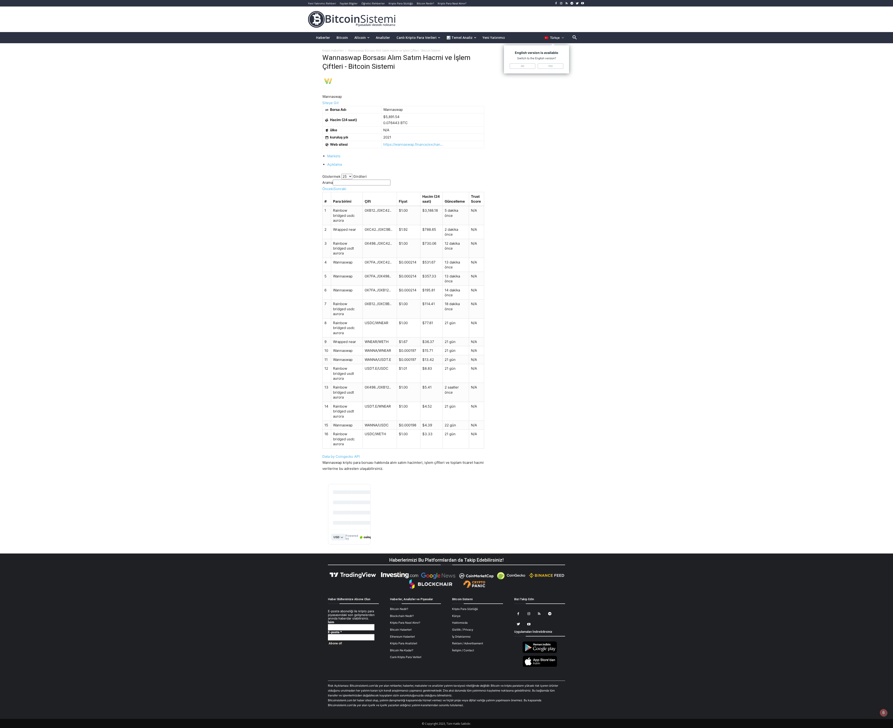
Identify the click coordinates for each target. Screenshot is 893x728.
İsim (331, 622)
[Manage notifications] (883, 712)
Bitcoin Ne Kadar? (401, 650)
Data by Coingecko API (341, 456)
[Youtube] (582, 3)
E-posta (335, 632)
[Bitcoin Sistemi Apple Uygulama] (539, 666)
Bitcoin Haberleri (401, 629)
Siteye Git (330, 103)
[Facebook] (556, 3)
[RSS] (566, 3)
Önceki (328, 189)
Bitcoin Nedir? (399, 609)
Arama (327, 182)
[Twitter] (577, 3)
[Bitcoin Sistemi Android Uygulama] (539, 652)
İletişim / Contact (463, 650)
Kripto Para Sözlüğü (465, 609)
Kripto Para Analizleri (403, 643)
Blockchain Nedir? (402, 616)
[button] (574, 37)
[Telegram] (572, 3)
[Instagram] (561, 3)
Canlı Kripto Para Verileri (405, 657)
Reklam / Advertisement (467, 643)
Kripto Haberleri (333, 51)
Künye (456, 616)
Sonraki (340, 189)
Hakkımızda (460, 622)
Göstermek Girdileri (344, 176)
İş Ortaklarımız (461, 636)
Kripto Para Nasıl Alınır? (405, 622)
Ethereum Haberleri (402, 636)
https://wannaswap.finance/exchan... (413, 144)
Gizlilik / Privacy (462, 629)
